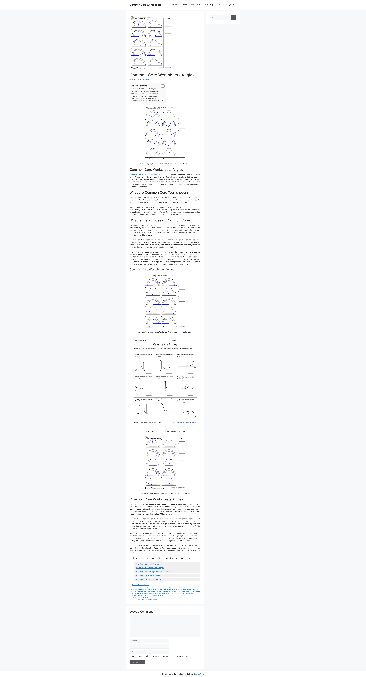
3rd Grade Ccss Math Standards (148, 564)
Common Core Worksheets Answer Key (151, 579)
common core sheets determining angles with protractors (166, 587)
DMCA (219, 5)
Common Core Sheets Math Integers (150, 568)
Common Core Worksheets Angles (144, 89)
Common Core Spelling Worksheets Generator (153, 572)
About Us (175, 5)
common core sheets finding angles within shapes (169, 591)
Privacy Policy (229, 5)
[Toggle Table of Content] (162, 86)
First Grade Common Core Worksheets (144, 599)
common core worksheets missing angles (151, 595)
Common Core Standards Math (148, 575)
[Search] (233, 17)
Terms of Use (195, 5)
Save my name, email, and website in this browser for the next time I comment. (162, 656)
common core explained (139, 587)
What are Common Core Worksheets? (145, 91)
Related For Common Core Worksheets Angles (149, 101)
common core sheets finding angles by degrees (176, 589)
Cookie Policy (208, 5)
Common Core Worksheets (145, 4)
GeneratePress (199, 674)
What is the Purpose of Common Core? (145, 94)
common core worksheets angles (150, 593)
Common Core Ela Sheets (140, 597)
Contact (184, 5)
